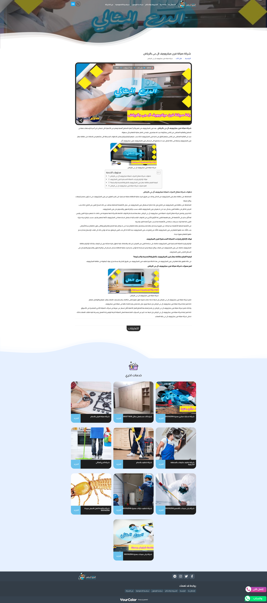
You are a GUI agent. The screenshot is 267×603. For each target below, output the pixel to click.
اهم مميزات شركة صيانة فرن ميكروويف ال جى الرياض (128, 186)
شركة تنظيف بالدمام (144, 462)
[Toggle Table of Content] (157, 172)
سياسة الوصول (137, 4)
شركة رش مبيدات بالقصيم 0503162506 (179, 508)
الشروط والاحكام (151, 4)
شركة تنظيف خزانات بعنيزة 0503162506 (137, 508)
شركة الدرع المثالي (103, 462)
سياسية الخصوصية (122, 4)
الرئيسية (163, 4)
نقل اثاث (140, 68)
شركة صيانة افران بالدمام (100, 417)
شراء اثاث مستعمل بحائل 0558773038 (137, 417)
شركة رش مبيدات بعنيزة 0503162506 (138, 554)
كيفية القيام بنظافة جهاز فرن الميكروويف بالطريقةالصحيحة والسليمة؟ (134, 182)
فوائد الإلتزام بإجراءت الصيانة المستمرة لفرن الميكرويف (128, 179)
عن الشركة (109, 4)
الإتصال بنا (172, 4)
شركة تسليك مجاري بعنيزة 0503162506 (179, 417)
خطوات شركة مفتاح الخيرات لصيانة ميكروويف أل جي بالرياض (130, 176)
